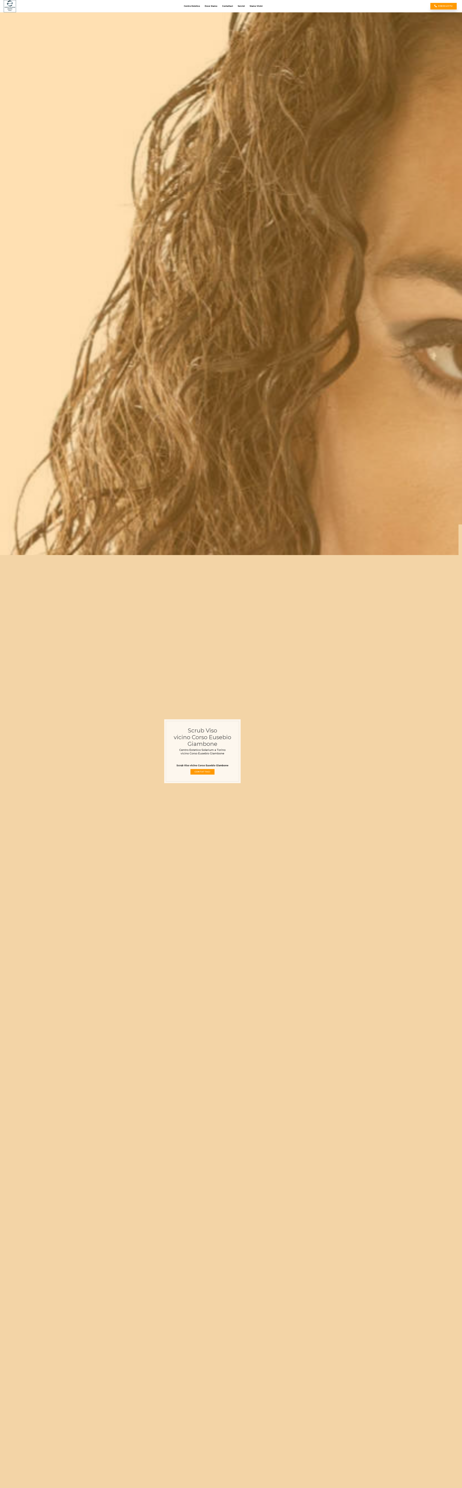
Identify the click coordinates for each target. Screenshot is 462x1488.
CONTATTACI (202, 772)
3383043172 (445, 6)
